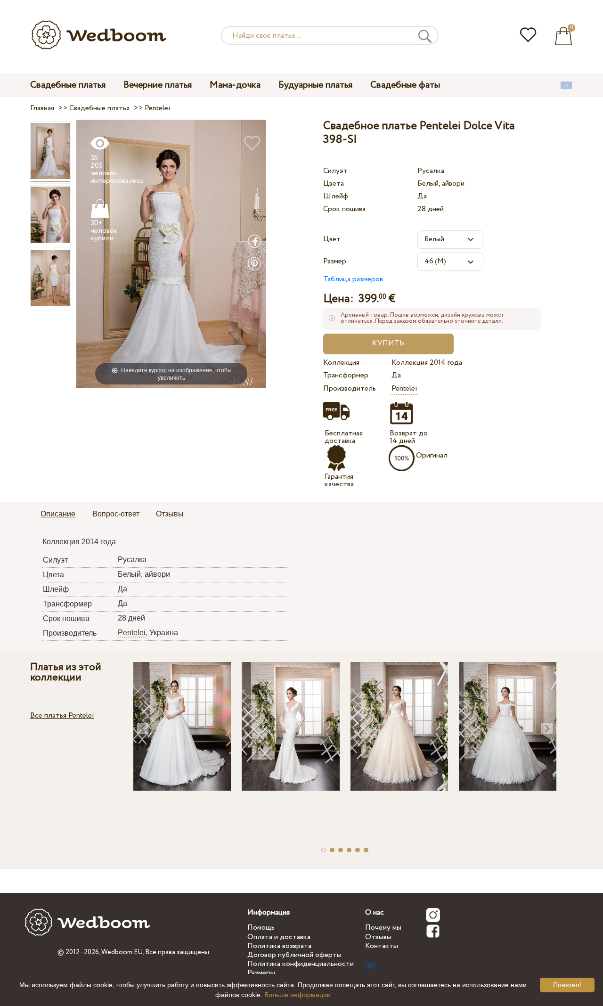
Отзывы (378, 937)
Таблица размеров (353, 279)
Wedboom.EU (122, 952)
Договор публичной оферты (294, 954)
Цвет (332, 239)
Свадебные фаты (405, 85)
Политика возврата (279, 946)
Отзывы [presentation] (170, 514)
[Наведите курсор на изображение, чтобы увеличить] (171, 253)
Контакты (381, 946)
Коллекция (341, 362)
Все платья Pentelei (62, 715)
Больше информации (297, 994)
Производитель (349, 388)
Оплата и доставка (278, 937)
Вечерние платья (157, 85)
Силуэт (335, 170)
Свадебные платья (68, 85)
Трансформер (345, 375)
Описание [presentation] (58, 514)
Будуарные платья (315, 85)
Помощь (261, 927)
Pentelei (404, 388)
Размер (334, 261)
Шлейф (335, 196)
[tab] (58, 514)
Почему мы (383, 927)
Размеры (261, 972)
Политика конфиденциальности (300, 963)
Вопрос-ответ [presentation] (115, 514)
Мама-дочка (235, 85)
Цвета (333, 183)
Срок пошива (344, 208)
